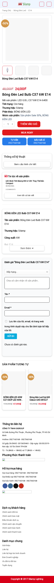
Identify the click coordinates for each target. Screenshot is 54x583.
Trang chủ (6, 10)
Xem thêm (25, 248)
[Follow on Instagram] (10, 485)
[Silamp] (24, 4)
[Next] (49, 39)
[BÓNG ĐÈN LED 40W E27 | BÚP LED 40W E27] (14, 382)
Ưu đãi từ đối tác (9, 561)
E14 (30, 10)
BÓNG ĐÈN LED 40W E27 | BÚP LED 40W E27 (12, 398)
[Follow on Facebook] (5, 485)
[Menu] (5, 4)
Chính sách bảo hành (11, 528)
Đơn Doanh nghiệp (10, 557)
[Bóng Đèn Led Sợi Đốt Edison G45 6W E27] (40, 382)
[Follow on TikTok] (15, 485)
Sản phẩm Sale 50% (30, 115)
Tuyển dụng (7, 565)
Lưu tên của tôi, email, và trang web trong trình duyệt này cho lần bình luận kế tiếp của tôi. (26, 326)
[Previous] (5, 39)
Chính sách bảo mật (10, 516)
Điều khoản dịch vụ (10, 520)
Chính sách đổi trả (10, 512)
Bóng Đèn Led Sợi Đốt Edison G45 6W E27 (40, 398)
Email (7, 307)
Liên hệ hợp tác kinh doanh (13, 553)
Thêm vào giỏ (28, 124)
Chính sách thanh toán (11, 532)
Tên (7, 294)
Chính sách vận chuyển (12, 524)
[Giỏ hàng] (41, 4)
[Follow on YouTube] (21, 485)
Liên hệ (5, 549)
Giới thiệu (6, 545)
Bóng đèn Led (20, 10)
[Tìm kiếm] (49, 4)
